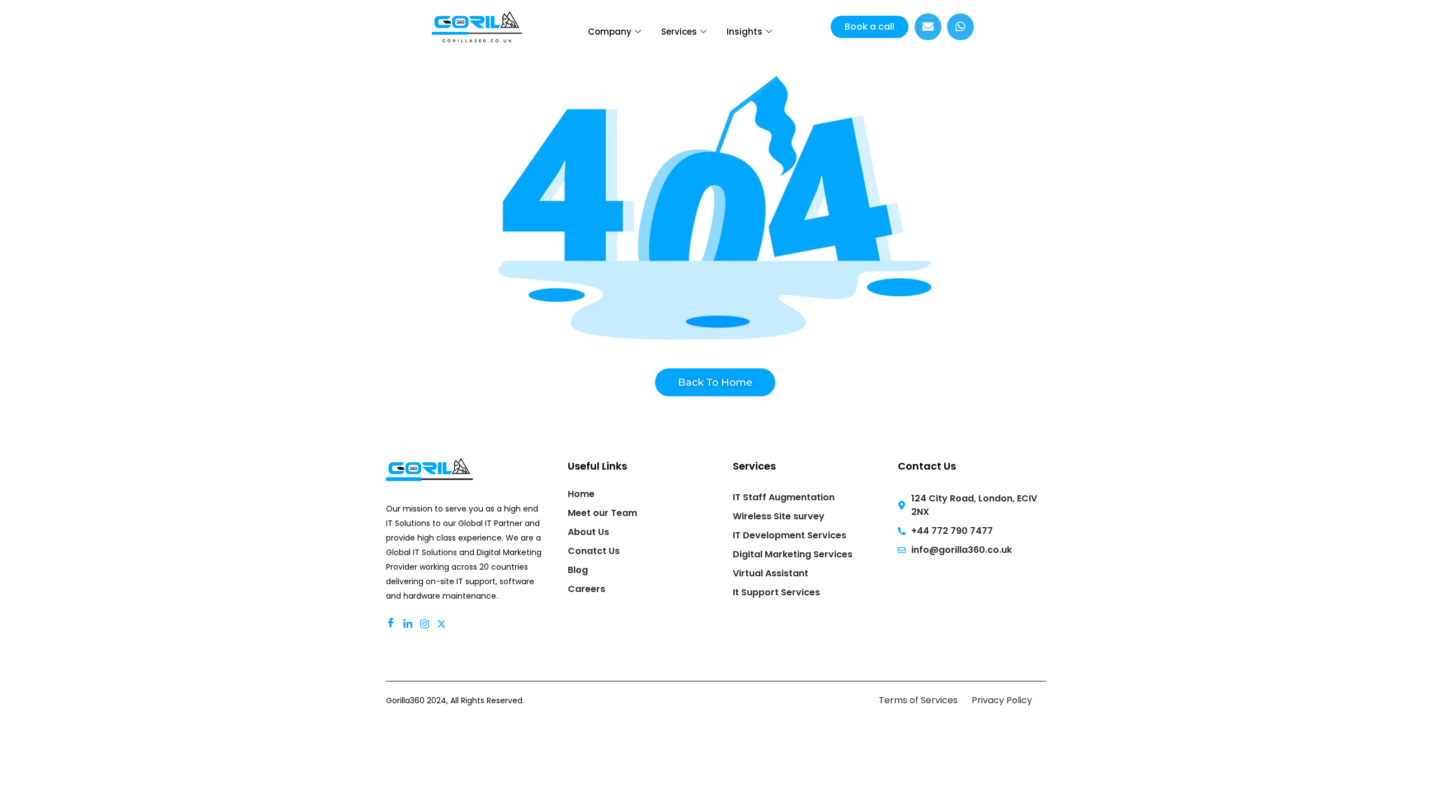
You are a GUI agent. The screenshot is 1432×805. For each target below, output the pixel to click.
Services (679, 31)
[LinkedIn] (409, 623)
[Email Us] (928, 26)
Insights (744, 31)
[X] (443, 623)
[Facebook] (392, 624)
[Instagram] (426, 623)
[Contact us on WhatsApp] (960, 26)
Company (610, 31)
